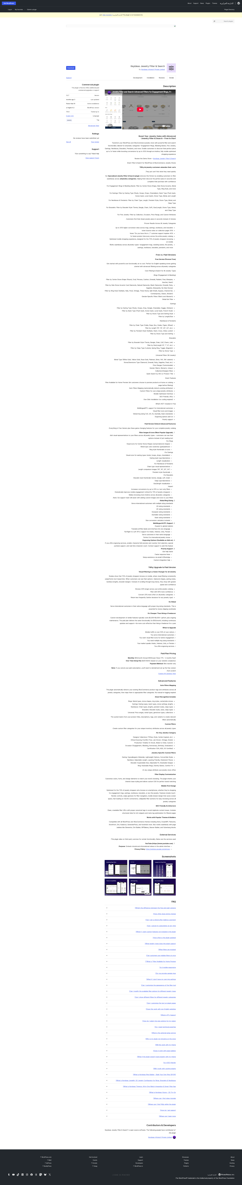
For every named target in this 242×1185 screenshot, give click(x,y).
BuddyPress (46, 1166)
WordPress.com (45, 1157)
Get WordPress (9, 3)
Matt (49, 1160)
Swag (94, 1166)
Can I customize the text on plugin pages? (161, 1003)
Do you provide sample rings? (165, 973)
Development (137, 78)
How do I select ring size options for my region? (159, 1021)
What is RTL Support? (168, 1015)
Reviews (162, 78)
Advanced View (93, 126)
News (232, 1160)
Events (95, 1160)
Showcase (185, 1157)
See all (68, 142)
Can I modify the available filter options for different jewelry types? (152, 991)
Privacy (232, 1166)
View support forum (92, 158)
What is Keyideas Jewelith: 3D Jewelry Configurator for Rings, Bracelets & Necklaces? (146, 1080)
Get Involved (93, 1157)
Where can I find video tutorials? (164, 1098)
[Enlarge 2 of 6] (149, 862)
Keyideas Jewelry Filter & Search (164, 158)
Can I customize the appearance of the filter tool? (158, 985)
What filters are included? (167, 950)
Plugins (186, 1163)
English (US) (70, 116)
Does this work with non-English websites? (161, 1009)
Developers (139, 1163)
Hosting (232, 1163)
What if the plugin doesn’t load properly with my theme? (156, 1057)
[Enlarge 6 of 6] (125, 881)
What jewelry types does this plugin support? (160, 944)
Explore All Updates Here (167, 674)
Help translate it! (105, 15)
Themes (186, 1160)
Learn (141, 1157)
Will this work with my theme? (165, 1045)
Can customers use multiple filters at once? (161, 955)
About (232, 1157)
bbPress (48, 1163)
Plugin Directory (229, 9)
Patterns (186, 1166)
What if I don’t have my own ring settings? (161, 979)
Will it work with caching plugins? (164, 1069)
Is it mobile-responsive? (167, 967)
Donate (94, 1163)
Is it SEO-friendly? (169, 1063)
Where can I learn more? (167, 1116)
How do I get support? (168, 1110)
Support (69, 78)
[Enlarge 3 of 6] (125, 862)
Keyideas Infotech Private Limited (153, 69)
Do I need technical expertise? (165, 1027)
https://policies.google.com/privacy (158, 849)
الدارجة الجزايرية (212, 1175)
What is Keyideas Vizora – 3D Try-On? (162, 1092)
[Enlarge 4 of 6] (173, 881)
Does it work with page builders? (164, 1051)
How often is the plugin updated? (164, 938)
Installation (150, 78)
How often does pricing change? (164, 914)
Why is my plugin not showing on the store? (160, 1039)
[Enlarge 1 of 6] (173, 862)
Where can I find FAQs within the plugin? (162, 1104)
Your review (95, 142)
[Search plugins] (214, 21)
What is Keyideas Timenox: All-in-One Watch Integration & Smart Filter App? (149, 1086)
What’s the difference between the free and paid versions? (155, 908)
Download (70, 68)
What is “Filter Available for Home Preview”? (160, 961)
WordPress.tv (138, 1166)
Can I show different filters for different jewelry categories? (155, 997)
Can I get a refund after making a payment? (160, 920)
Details (171, 78)
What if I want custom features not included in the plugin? (156, 932)
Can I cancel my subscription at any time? (161, 926)
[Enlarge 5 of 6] (149, 881)
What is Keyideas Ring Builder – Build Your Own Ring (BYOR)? (154, 1075)
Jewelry (69, 120)
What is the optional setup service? (163, 1033)
